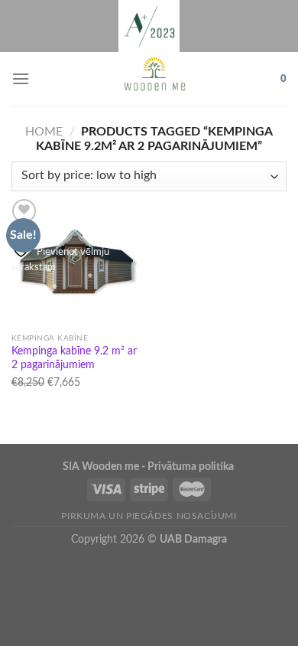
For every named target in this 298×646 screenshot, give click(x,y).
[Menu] (20, 78)
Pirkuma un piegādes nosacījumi (148, 515)
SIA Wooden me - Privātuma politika (149, 466)
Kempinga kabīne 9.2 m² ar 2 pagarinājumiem (74, 358)
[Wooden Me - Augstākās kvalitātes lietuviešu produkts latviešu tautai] (155, 79)
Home (44, 132)
